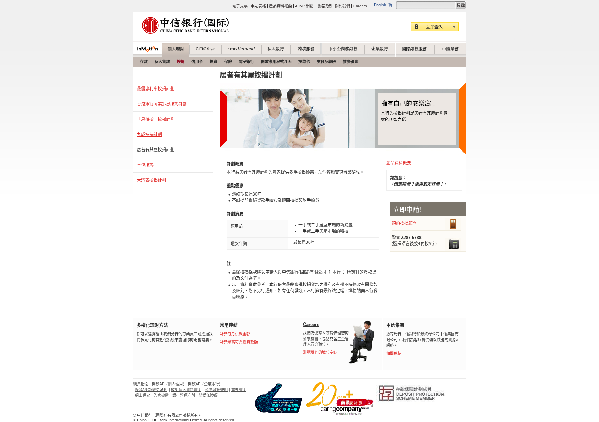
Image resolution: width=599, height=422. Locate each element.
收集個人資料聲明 (186, 390)
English (380, 5)
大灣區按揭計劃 (151, 180)
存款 (144, 62)
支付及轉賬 (326, 62)
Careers (360, 6)
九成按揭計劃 (149, 134)
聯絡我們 (324, 6)
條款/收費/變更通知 (151, 390)
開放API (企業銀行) (204, 384)
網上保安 (142, 395)
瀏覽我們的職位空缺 (320, 352)
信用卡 (197, 62)
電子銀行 (246, 62)
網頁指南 (140, 384)
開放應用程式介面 (276, 62)
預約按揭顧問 (404, 223)
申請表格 (258, 6)
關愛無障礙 (208, 395)
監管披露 (161, 395)
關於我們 (342, 6)
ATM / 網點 (304, 6)
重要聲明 (238, 390)
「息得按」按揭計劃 (155, 119)
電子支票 (240, 6)
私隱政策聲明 (216, 390)
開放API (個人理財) (168, 384)
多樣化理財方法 (152, 325)
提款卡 (304, 62)
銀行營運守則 (183, 395)
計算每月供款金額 (235, 334)
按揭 (180, 62)
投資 (213, 62)
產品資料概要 (280, 6)
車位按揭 (145, 165)
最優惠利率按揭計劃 (155, 88)
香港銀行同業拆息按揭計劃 (162, 104)
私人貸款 (162, 62)
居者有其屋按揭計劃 (155, 149)
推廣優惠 (350, 62)
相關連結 (393, 353)
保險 (228, 62)
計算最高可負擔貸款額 (239, 342)
